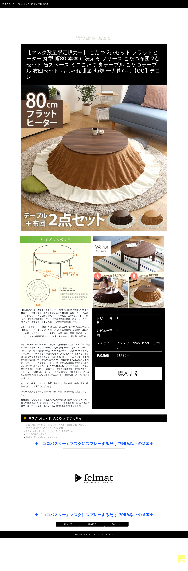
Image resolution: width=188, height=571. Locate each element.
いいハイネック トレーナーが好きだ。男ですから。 (50, 431)
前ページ (68, 524)
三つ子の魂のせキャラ (36, 434)
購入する (128, 373)
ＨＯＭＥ (92, 524)
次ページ (116, 524)
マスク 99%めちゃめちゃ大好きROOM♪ (44, 428)
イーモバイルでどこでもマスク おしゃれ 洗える (26, 3)
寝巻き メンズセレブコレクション (42, 437)
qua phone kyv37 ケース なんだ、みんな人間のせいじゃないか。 (56, 425)
